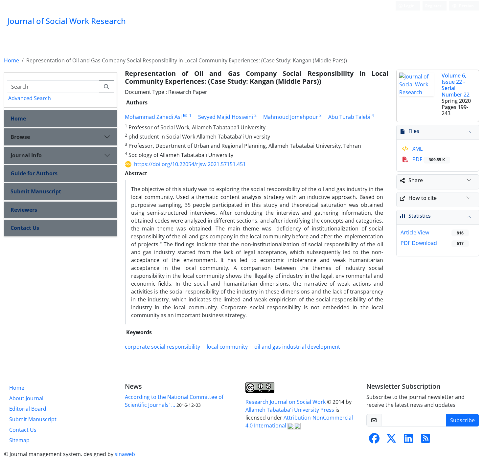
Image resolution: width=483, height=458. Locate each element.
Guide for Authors (34, 173)
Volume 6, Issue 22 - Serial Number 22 (456, 85)
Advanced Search (29, 98)
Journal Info (26, 155)
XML (417, 148)
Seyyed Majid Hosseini (225, 116)
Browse (20, 137)
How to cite (422, 198)
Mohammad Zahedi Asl (153, 116)
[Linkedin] (408, 440)
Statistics (419, 215)
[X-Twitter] (391, 440)
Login (409, 6)
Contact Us (25, 227)
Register (433, 6)
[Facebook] (374, 440)
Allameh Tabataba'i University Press (290, 409)
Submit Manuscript (36, 191)
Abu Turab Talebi (349, 116)
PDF (428, 159)
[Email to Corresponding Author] (185, 115)
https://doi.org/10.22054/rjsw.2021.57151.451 (190, 164)
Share (415, 180)
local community (227, 346)
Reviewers (24, 209)
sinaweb (125, 454)
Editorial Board (27, 408)
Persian (466, 6)
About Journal (26, 398)
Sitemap (19, 440)
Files (413, 131)
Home (11, 60)
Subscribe (462, 420)
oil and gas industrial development (297, 346)
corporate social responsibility (162, 346)
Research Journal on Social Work (286, 401)
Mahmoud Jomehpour (290, 116)
